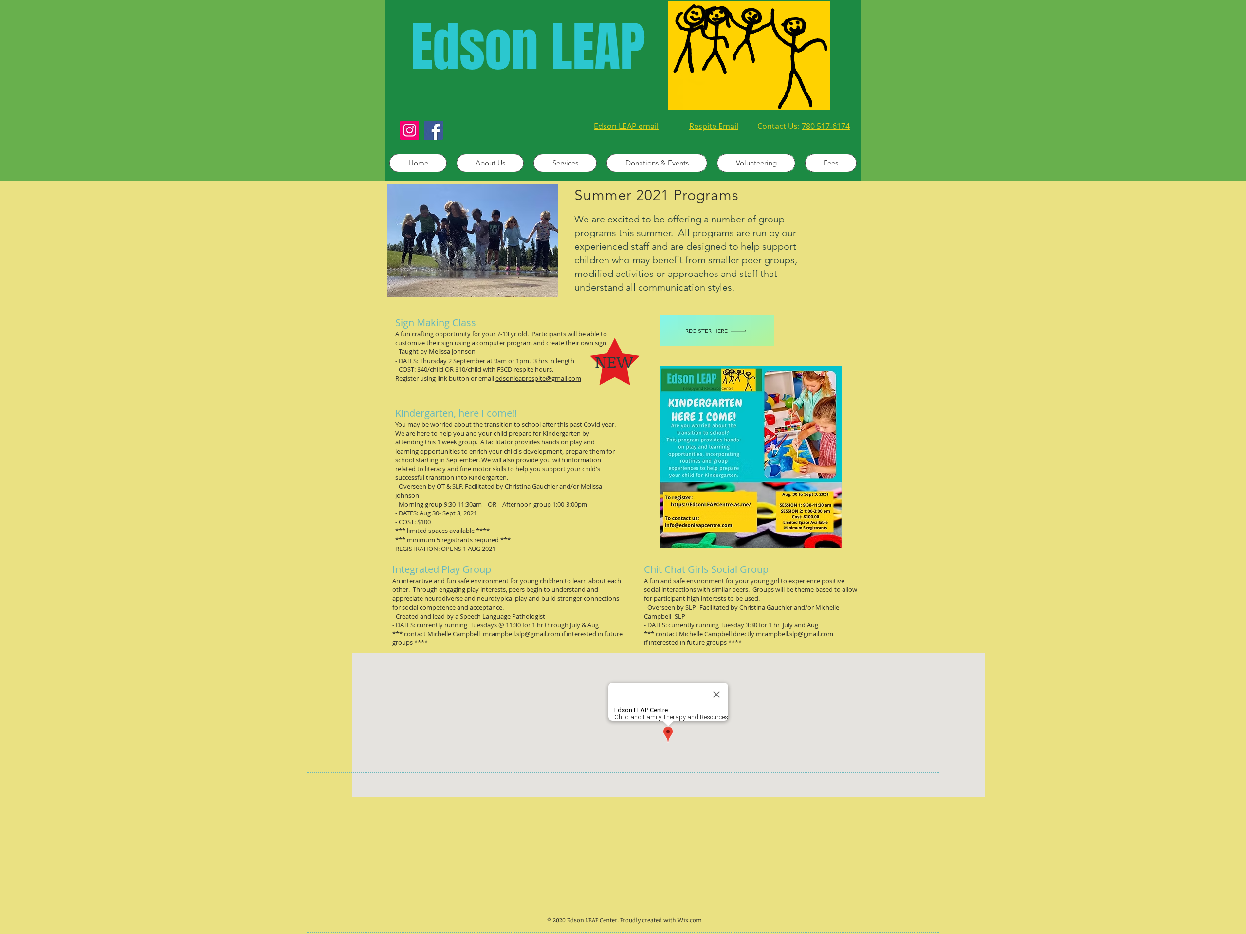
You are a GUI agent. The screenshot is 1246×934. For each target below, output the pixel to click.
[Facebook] (433, 130)
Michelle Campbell (453, 633)
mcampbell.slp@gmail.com (520, 633)
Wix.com (690, 920)
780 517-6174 (826, 126)
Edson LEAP (528, 47)
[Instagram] (409, 130)
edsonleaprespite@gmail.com (538, 378)
